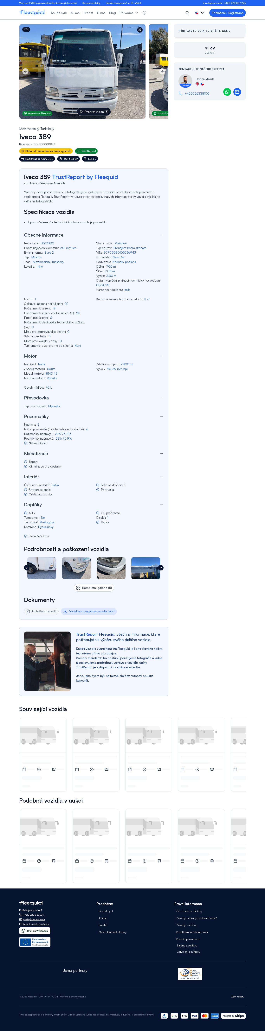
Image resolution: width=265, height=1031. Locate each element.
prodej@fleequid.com (34, 919)
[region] (93, 71)
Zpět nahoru (237, 996)
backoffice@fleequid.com (36, 924)
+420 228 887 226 (235, 3)
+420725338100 (197, 93)
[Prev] (25, 71)
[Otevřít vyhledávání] (187, 12)
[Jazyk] (200, 12)
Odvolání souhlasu (188, 951)
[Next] (162, 71)
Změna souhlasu (187, 945)
